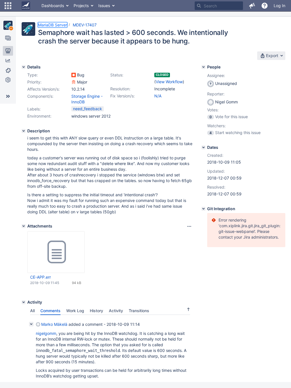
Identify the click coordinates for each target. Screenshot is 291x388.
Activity (116, 310)
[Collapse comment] (31, 324)
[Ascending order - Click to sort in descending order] (188, 309)
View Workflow (169, 81)
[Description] (24, 131)
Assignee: (216, 75)
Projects (81, 5)
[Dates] (203, 147)
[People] (203, 67)
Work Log (75, 310)
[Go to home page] (26, 5)
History (96, 310)
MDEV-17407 (85, 24)
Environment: (39, 116)
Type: (32, 74)
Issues (104, 5)
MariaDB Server (52, 24)
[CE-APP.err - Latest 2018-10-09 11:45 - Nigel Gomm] (56, 252)
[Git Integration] (203, 209)
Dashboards (52, 5)
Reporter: (216, 93)
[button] (8, 5)
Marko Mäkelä (54, 324)
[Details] (24, 67)
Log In (279, 5)
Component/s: (40, 96)
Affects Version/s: (43, 89)
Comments (50, 310)
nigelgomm (46, 333)
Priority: (34, 82)
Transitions (139, 310)
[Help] (264, 5)
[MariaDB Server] (8, 25)
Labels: (34, 109)
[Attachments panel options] (189, 226)
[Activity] (24, 302)
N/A (157, 95)
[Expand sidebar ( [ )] (8, 96)
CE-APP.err (40, 277)
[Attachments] (24, 226)
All (32, 310)
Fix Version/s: (122, 95)
